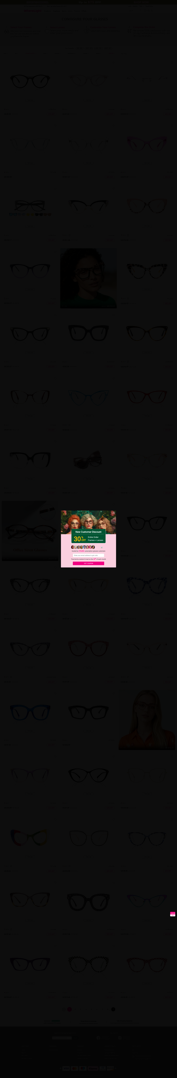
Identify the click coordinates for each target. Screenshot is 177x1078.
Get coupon (88, 563)
